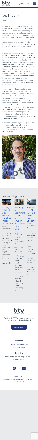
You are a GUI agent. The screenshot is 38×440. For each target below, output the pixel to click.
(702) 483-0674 (19, 347)
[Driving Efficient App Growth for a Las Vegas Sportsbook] (6, 202)
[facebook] (19, 366)
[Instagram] (14, 366)
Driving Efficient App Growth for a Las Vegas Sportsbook (8, 216)
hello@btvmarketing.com (19, 344)
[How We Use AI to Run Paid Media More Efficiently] (31, 202)
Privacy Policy (19, 376)
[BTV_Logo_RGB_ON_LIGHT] (6, 2)
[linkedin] (23, 366)
